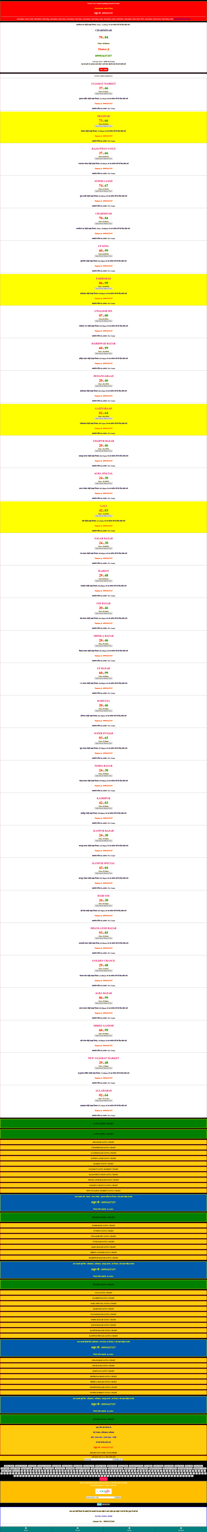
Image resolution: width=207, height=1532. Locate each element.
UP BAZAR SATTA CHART (103, 1241)
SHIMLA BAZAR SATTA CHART (103, 1381)
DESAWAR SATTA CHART (103, 1142)
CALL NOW (103, 69)
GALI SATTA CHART (103, 1292)
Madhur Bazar (112, 1466)
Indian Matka (169, 1466)
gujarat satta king (21, 1466)
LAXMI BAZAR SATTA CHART (103, 1153)
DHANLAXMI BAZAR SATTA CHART (103, 1180)
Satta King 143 (67, 1466)
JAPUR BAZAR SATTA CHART (103, 1325)
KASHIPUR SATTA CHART (104, 1298)
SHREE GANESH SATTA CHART (103, 1252)
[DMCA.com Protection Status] (103, 1505)
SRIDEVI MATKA (130, 1468)
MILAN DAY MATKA (169, 1468)
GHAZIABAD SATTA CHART (103, 1360)
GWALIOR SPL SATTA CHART (103, 1236)
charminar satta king (44, 1466)
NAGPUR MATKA (155, 1468)
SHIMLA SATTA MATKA (99, 1468)
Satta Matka (57, 1466)
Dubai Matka (198, 1466)
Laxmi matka (38, 1468)
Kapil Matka (5, 1468)
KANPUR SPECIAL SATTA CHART (103, 1336)
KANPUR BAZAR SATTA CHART (103, 1330)
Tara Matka (148, 1466)
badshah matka (26, 1468)
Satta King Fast (89, 1466)
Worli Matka (70, 1468)
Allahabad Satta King (136, 1466)
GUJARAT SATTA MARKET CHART (103, 1169)
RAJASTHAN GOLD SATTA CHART (103, 1174)
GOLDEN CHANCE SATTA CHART (103, 1185)
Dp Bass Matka (101, 1466)
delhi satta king (48, 1468)
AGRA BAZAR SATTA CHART (103, 1247)
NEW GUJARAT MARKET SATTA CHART (103, 1190)
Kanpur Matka (123, 1466)
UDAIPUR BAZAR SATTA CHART (103, 1387)
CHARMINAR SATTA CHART (103, 1147)
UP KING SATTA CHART (103, 1231)
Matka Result (179, 1466)
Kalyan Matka (15, 1468)
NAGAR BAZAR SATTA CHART (103, 1314)
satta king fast (59, 1468)
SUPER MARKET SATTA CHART (103, 1392)
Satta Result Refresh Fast (103, 93)
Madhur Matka (9, 1466)
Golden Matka (158, 1466)
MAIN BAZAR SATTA (185, 1468)
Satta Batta (32, 1466)
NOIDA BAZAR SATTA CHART (103, 1319)
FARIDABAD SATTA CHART (103, 1225)
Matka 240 (189, 1466)
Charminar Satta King (182, 19)
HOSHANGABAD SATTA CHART (103, 1376)
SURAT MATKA (143, 1468)
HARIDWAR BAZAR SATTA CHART (103, 1257)
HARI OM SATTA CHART (103, 1309)
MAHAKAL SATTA (200, 1468)
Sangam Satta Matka (82, 1468)
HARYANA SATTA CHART (103, 1371)
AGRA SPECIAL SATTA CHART (103, 1303)
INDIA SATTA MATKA (116, 1468)
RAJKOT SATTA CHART (103, 1163)
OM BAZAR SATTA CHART (103, 1365)
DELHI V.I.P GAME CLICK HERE (103, 1452)
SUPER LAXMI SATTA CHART (103, 1158)
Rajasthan (16, 1471)
